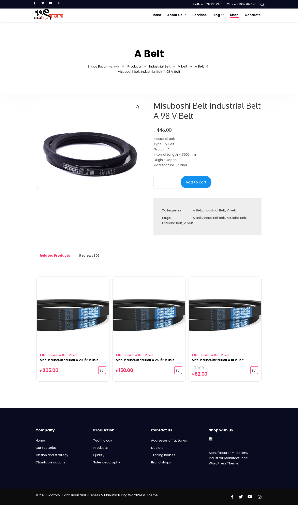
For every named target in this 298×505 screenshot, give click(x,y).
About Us (174, 15)
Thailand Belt (172, 223)
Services (199, 15)
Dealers (157, 447)
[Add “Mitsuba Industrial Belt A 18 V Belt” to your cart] (254, 370)
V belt (231, 210)
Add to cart (196, 182)
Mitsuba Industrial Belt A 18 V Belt (218, 360)
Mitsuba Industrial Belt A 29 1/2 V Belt (69, 360)
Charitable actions (50, 462)
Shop (234, 15)
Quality (98, 455)
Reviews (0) (89, 255)
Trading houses (163, 455)
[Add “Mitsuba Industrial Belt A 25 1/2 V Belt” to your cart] (178, 370)
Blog (216, 15)
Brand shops (161, 462)
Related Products (55, 255)
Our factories (46, 447)
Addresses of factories (169, 440)
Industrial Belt (214, 210)
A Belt (197, 210)
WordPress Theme (223, 463)
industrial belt (214, 218)
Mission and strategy (51, 455)
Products (100, 447)
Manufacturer (220, 452)
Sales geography (106, 462)
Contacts (252, 15)
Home (156, 15)
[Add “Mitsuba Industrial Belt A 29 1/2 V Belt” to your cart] (102, 370)
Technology (102, 440)
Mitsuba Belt (236, 218)
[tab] (54, 255)
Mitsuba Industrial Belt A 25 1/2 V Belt (145, 360)
